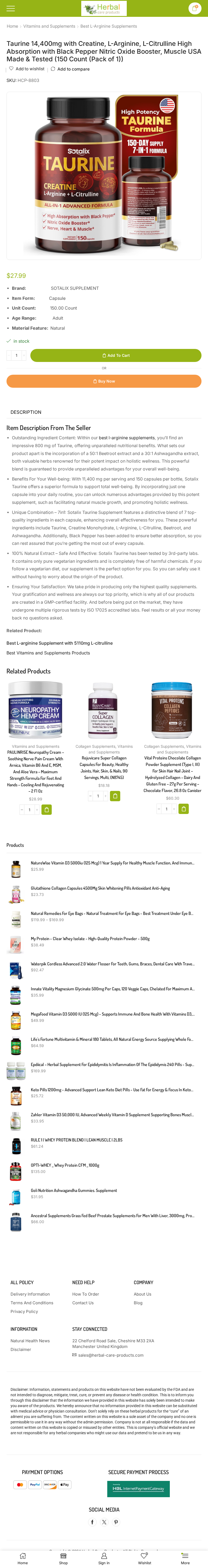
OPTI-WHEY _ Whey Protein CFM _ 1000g (65, 1165)
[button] (46, 809)
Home (12, 26)
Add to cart (119, 355)
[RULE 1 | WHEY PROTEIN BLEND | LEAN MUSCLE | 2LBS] (15, 1146)
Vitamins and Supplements (49, 26)
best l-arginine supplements (127, 437)
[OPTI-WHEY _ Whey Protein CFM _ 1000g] (15, 1171)
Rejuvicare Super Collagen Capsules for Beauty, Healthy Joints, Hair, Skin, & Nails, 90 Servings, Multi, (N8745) (104, 767)
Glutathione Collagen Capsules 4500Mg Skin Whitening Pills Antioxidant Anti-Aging (100, 888)
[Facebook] (92, 1522)
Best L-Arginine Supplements (108, 26)
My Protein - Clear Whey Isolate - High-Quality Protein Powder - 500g (90, 938)
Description (26, 412)
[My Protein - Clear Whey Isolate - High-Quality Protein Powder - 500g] (15, 945)
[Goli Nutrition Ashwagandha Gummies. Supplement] (15, 1196)
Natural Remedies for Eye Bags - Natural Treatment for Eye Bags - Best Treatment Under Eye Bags (113, 913)
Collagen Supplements (95, 746)
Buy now (106, 381)
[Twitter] (104, 1522)
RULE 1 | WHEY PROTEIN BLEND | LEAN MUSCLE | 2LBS (76, 1140)
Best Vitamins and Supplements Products (48, 653)
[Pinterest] (116, 1522)
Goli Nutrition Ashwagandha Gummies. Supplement (74, 1190)
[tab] (26, 412)
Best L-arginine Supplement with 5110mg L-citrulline (59, 643)
